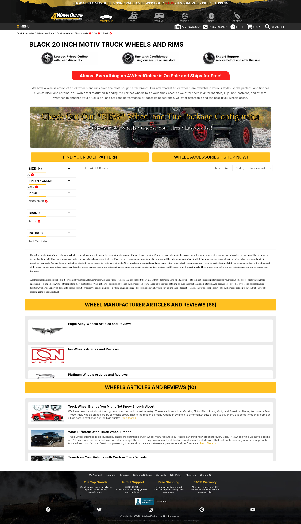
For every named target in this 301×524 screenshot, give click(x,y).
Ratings (50, 233)
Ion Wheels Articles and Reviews (93, 349)
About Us (191, 475)
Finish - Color (50, 180)
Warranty (161, 475)
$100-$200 (37, 201)
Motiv (33, 221)
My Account (95, 475)
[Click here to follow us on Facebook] (48, 509)
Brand (50, 213)
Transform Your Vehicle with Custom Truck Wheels (107, 457)
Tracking (124, 475)
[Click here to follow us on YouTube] (252, 509)
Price (50, 193)
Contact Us (206, 475)
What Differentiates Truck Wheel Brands (99, 432)
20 (29, 174)
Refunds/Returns (142, 475)
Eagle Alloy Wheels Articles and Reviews (100, 324)
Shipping (110, 475)
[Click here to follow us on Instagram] (150, 509)
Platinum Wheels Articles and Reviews (98, 374)
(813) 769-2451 (132, 487)
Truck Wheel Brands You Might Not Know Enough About (111, 406)
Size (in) (50, 168)
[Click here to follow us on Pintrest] (201, 509)
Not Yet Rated (38, 241)
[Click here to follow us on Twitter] (99, 509)
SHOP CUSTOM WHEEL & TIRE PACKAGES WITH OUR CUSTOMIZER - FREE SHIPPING (150, 3)
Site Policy (176, 475)
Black (31, 187)
